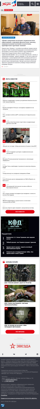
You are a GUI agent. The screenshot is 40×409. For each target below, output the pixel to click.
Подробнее (4, 395)
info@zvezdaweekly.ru (11, 379)
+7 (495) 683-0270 (9, 381)
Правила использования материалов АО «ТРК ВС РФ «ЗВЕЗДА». (19, 398)
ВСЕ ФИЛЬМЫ (20, 331)
